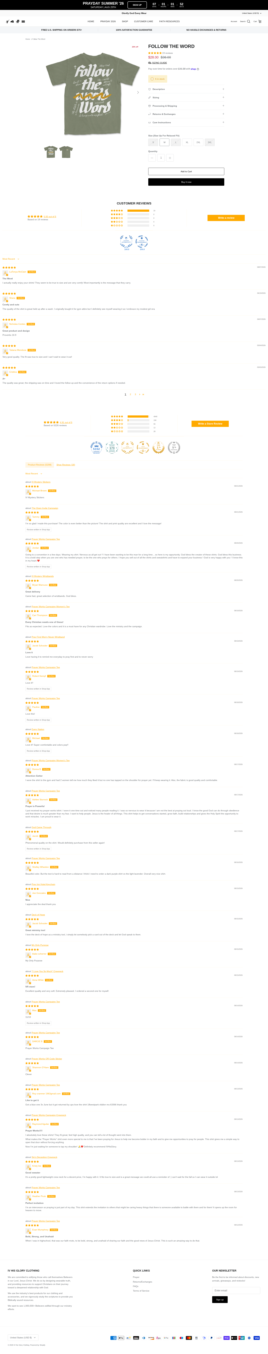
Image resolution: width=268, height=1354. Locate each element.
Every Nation (38, 729)
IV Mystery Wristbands (43, 576)
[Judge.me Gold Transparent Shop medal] (143, 447)
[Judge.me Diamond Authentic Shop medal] (126, 241)
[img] (9, 267)
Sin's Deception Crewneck (44, 1157)
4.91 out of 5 (66, 422)
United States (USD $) (250, 13)
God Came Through (41, 827)
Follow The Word (38, 39)
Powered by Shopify (37, 1345)
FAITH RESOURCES (169, 21)
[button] (155, 53)
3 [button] (135, 394)
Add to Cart (186, 171)
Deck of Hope (38, 914)
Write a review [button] (226, 218)
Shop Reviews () (65, 464)
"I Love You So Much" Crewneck (47, 971)
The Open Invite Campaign (45, 508)
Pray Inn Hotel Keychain (43, 884)
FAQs (135, 1286)
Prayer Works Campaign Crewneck (49, 1115)
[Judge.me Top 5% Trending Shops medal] (174, 447)
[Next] (138, 92)
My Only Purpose (40, 945)
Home (27, 39)
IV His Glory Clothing (21, 1345)
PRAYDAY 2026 (108, 21)
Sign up (220, 1299)
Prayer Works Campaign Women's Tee (51, 606)
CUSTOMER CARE (143, 21)
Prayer (136, 1277)
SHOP (125, 21)
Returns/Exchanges (142, 1282)
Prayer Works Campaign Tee (46, 539)
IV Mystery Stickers (41, 482)
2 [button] (130, 394)
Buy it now (186, 182)
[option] (92, 92)
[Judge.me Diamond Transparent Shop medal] (142, 241)
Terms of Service (141, 1291)
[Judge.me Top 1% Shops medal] (158, 447)
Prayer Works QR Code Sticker (47, 1058)
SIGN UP (137, 5)
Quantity (152, 151)
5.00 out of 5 (50, 216)
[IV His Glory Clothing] (15, 21)
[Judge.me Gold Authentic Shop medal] (127, 447)
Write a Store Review (210, 423)
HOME (91, 21)
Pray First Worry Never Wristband (48, 637)
